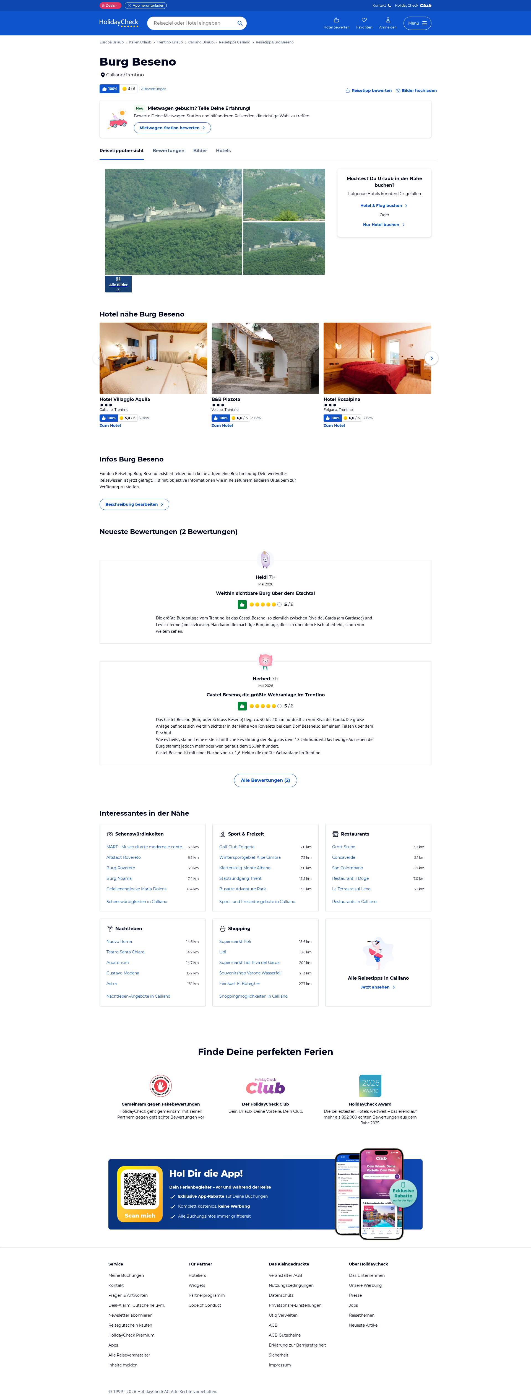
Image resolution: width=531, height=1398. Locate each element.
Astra (111, 983)
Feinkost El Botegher (239, 983)
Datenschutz (281, 1295)
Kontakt (379, 5)
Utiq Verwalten (283, 1315)
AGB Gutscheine (285, 1335)
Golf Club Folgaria (236, 846)
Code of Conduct (205, 1305)
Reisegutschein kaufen (130, 1325)
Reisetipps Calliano (234, 42)
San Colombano (347, 867)
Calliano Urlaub (201, 42)
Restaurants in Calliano (354, 901)
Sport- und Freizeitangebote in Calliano (257, 901)
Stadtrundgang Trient (240, 878)
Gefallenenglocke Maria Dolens (136, 888)
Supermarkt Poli (235, 941)
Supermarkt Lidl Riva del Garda (249, 962)
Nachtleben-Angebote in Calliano (138, 996)
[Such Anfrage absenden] (240, 23)
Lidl (222, 952)
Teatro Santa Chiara (125, 952)
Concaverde (343, 857)
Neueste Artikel (364, 1325)
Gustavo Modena (122, 973)
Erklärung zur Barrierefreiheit (297, 1345)
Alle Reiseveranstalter (129, 1355)
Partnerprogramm (207, 1295)
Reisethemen (361, 1315)
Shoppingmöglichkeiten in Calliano (253, 996)
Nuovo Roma (119, 941)
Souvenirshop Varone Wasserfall (250, 973)
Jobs (353, 1305)
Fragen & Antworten (128, 1295)
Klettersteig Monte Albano (244, 867)
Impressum (280, 1365)
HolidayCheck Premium (131, 1335)
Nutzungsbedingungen (291, 1285)
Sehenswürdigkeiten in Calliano (136, 901)
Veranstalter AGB (285, 1275)
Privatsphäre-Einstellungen (295, 1305)
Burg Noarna (119, 878)
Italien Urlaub (140, 42)
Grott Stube (343, 846)
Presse (355, 1295)
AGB (273, 1325)
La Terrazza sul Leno (351, 888)
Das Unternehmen (367, 1275)
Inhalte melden (122, 1365)
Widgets (197, 1285)
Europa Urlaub (112, 42)
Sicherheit (278, 1355)
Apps (113, 1345)
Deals (108, 5)
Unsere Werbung (365, 1285)
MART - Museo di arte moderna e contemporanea (146, 846)
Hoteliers (197, 1275)
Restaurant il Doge (350, 878)
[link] (337, 23)
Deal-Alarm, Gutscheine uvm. (136, 1305)
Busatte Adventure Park (242, 888)
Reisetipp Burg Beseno (275, 42)
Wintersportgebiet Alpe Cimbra (250, 857)
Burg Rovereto (120, 867)
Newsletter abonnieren (130, 1315)
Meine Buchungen (126, 1275)
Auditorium (117, 962)
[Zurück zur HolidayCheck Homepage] (119, 23)
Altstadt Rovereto (123, 857)
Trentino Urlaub (170, 42)
